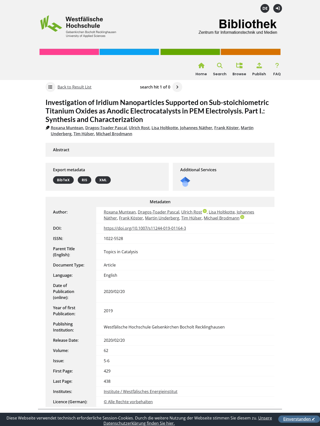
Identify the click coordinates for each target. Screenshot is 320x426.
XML (103, 180)
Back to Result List (75, 87)
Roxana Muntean (67, 127)
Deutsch (264, 8)
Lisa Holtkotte (165, 127)
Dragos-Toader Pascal (106, 127)
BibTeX (63, 180)
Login (277, 8)
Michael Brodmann (114, 133)
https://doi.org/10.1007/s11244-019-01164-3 (145, 228)
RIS (84, 180)
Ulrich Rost (139, 127)
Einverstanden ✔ (299, 419)
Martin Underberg (162, 218)
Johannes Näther (196, 127)
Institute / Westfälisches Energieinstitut (141, 391)
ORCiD (205, 211)
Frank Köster (226, 127)
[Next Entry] (177, 87)
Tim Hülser (84, 133)
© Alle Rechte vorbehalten (128, 401)
